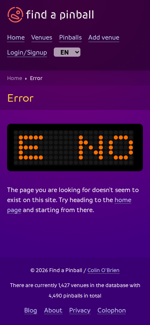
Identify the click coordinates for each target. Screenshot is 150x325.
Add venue (103, 37)
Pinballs (70, 37)
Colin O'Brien (104, 270)
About (53, 310)
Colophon (112, 310)
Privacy (79, 310)
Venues (41, 37)
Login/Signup (27, 52)
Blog (30, 310)
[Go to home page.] (50, 15)
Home (16, 37)
